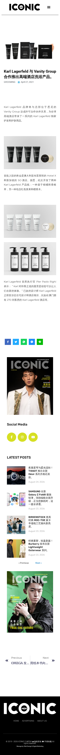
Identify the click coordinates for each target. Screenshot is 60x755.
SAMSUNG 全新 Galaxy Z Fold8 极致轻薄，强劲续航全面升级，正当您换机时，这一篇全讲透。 (40, 498)
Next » (38, 563)
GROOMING (9, 82)
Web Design (27, 746)
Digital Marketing (38, 746)
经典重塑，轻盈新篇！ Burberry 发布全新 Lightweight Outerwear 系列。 (40, 545)
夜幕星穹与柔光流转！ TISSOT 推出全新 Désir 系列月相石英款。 (40, 472)
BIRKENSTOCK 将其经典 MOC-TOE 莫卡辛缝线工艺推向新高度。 (39, 522)
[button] (48, 6)
